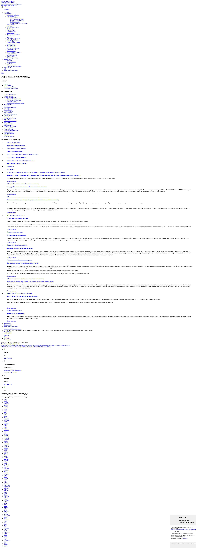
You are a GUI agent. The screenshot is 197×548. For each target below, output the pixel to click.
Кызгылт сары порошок (13, 48)
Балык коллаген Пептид (13, 17)
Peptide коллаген (19, 345)
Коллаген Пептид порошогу (53, 345)
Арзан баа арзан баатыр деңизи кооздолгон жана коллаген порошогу (30, 281)
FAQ (5, 69)
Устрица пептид (11, 24)
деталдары (13, 181)
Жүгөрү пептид (11, 33)
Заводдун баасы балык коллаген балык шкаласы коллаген (27, 187)
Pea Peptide (9, 26)
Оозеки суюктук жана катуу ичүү (18, 23)
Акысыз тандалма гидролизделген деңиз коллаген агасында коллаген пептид (33, 200)
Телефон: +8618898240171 (7, 1)
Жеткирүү (9, 60)
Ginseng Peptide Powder (13, 40)
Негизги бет (7, 12)
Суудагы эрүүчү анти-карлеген (17, 218)
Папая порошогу (11, 45)
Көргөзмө (9, 63)
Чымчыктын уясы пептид (13, 38)
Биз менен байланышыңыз (11, 70)
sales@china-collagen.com (10, 372)
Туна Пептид (10, 41)
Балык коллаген (65, 345)
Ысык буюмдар (5, 343)
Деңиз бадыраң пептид (13, 27)
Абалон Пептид (11, 35)
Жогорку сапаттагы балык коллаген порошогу (23, 263)
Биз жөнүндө (7, 59)
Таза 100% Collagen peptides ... (17, 157)
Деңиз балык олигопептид (17, 20)
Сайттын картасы (14, 343)
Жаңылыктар (7, 67)
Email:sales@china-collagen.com (9, 5)
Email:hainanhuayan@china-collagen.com (11, 4)
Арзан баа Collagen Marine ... (16, 145)
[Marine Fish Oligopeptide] (14, 310)
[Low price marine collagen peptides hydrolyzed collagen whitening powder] (15, 232)
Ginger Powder (10, 56)
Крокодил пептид (11, 31)
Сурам (8, 181)
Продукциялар (7, 13)
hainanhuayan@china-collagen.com (12, 329)
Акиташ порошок (11, 49)
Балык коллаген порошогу (7, 345)
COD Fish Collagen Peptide (17, 19)
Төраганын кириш (11, 64)
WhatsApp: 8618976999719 (7, 2)
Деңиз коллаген (41, 345)
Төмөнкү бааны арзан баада (16, 235)
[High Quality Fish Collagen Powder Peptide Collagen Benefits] (19, 260)
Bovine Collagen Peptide (13, 15)
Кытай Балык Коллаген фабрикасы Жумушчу (22, 296)
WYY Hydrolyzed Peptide (13, 34)
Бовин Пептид (46, 346)
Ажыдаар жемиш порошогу (14, 52)
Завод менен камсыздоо (15, 151)
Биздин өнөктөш (11, 62)
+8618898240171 (8, 331)
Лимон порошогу (11, 51)
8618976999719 (8, 333)
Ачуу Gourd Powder (12, 55)
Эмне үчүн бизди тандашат (14, 66)
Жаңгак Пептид (11, 30)
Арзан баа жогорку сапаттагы (17, 163)
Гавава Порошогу (11, 53)
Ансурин (9, 37)
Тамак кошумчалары (12, 58)
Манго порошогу (11, 46)
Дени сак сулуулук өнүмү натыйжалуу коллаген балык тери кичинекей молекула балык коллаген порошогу (43, 175)
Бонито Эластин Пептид (13, 42)
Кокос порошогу (11, 44)
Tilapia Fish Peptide (14, 22)
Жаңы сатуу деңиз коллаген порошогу (20, 248)
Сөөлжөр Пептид (11, 16)
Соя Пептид (10, 28)
